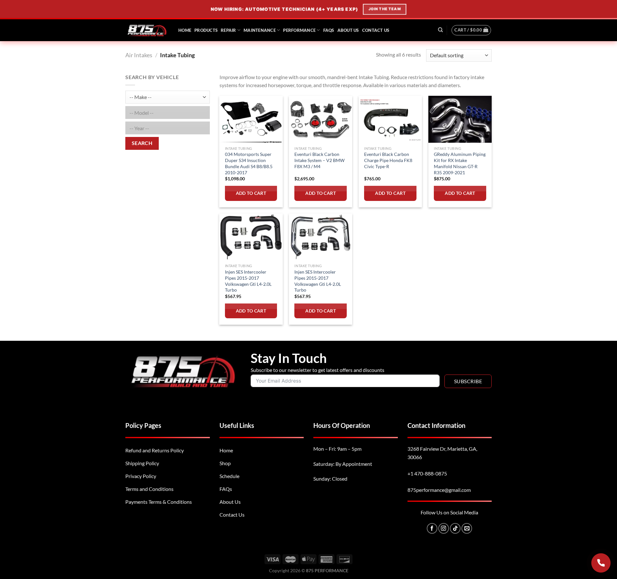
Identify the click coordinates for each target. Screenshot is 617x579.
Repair (228, 30)
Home (184, 30)
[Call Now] (601, 563)
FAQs (328, 30)
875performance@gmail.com (439, 490)
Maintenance (260, 30)
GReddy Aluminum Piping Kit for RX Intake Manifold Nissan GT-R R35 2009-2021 (460, 163)
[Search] (440, 30)
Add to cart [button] (251, 193)
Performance (299, 30)
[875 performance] (147, 30)
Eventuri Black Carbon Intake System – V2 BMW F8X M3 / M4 (319, 160)
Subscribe (468, 381)
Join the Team (384, 9)
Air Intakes (138, 55)
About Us (348, 30)
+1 (427, 473)
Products (206, 30)
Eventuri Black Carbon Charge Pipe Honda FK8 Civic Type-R (388, 160)
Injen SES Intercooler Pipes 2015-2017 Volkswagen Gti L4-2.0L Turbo (248, 281)
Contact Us (375, 30)
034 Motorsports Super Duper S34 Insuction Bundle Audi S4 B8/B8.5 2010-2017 (249, 163)
